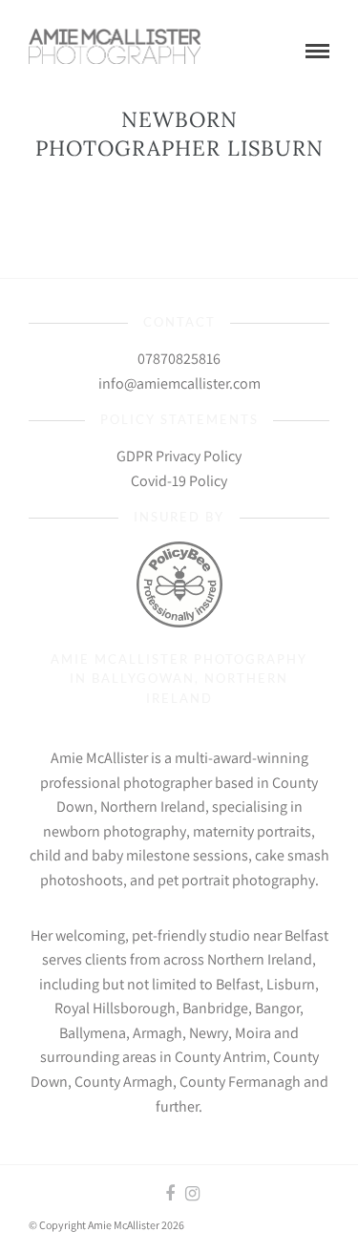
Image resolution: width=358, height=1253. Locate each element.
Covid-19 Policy (179, 481)
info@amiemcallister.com (179, 383)
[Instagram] (192, 1193)
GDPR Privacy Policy (179, 456)
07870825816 (179, 359)
